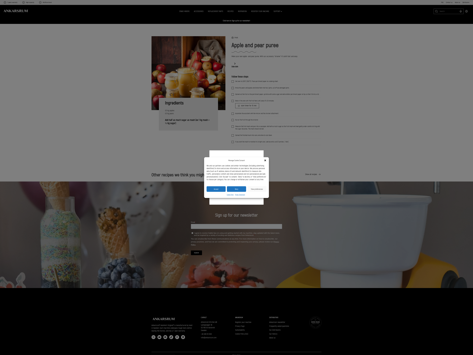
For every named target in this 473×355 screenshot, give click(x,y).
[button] (265, 160)
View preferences (257, 189)
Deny (236, 189)
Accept (216, 189)
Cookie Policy (230, 194)
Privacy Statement (240, 194)
